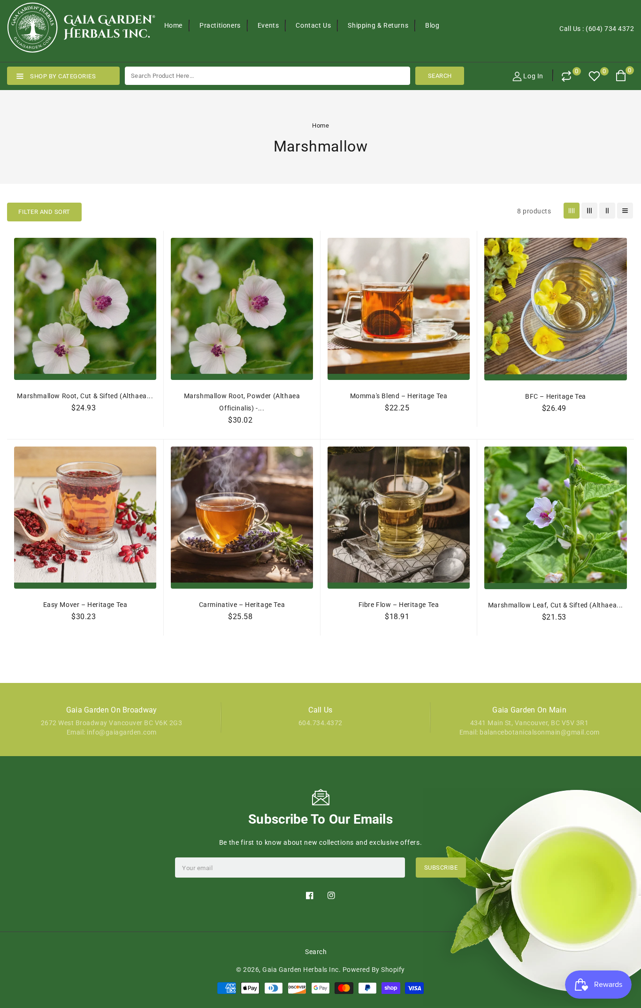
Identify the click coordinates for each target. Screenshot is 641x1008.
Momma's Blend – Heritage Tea (399, 396)
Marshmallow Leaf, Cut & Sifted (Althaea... (555, 605)
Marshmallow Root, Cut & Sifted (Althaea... (85, 396)
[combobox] (267, 76)
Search (316, 951)
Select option (85, 428)
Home (320, 125)
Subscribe (441, 867)
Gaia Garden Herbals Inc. (301, 969)
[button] (44, 212)
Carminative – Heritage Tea (242, 604)
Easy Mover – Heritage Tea (85, 604)
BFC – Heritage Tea (555, 396)
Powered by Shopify (374, 969)
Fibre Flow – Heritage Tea (399, 604)
